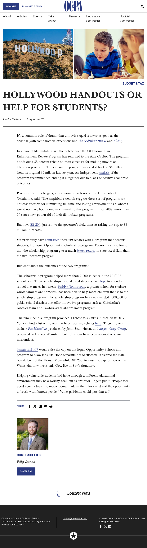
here (98, 323)
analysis (104, 172)
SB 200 (35, 224)
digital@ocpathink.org (75, 518)
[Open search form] (142, 6)
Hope (102, 281)
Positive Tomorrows (71, 286)
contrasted (52, 239)
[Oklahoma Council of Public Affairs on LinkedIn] (109, 526)
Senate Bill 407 (27, 349)
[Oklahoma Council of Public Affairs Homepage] (73, 6)
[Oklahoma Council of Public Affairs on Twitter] (105, 526)
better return (86, 250)
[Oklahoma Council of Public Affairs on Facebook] (100, 526)
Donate (11, 6)
